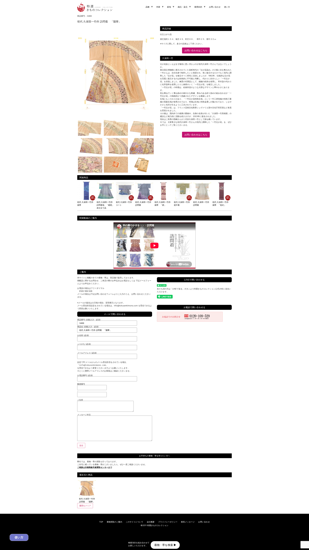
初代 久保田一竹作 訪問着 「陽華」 (87, 500)
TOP (101, 522)
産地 (169, 7)
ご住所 (80, 400)
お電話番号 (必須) (85, 375)
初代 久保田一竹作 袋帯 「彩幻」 (221, 203)
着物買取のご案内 (114, 522)
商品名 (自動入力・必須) (88, 327)
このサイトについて (134, 522)
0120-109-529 (85, 291)
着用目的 (198, 7)
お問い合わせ (215, 7)
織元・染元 (182, 7)
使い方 (227, 7)
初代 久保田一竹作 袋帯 (86, 203)
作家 (158, 7)
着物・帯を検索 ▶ (165, 544)
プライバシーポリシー (167, 522)
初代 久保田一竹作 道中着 (183, 203)
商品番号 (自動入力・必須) (89, 320)
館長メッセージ (188, 522)
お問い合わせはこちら (195, 50)
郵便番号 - (81, 387)
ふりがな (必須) (84, 344)
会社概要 (150, 522)
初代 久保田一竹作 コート (125, 203)
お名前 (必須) (83, 335)
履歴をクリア (85, 505)
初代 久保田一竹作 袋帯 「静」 (163, 203)
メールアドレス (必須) (87, 353)
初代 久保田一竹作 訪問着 (144, 203)
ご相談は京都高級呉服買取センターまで (94, 467)
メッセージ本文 (84, 415)
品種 (147, 7)
